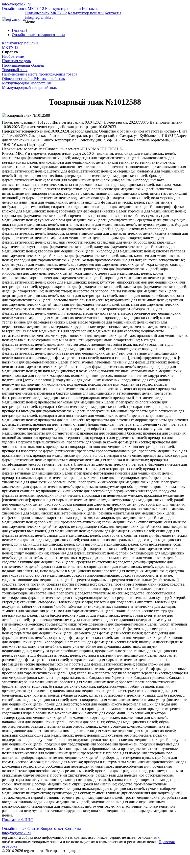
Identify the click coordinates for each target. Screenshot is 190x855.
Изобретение (13, 56)
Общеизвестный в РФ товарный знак (33, 78)
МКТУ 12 (36, 8)
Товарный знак (14, 70)
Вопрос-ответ (51, 828)
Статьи (33, 828)
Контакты (90, 8)
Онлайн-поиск (14, 8)
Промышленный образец (23, 65)
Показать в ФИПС (17, 819)
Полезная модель (16, 61)
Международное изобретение (27, 83)
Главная (18, 30)
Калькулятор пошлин (63, 8)
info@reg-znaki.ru (16, 4)
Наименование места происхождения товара (39, 74)
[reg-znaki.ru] (13, 19)
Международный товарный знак (29, 87)
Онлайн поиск (14, 828)
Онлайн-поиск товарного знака (38, 35)
